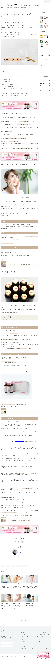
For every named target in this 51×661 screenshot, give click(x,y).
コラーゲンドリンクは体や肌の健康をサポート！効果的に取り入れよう (15, 95)
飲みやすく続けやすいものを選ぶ (10, 90)
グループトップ (7, 643)
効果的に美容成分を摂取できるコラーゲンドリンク (11, 74)
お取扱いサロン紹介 (24, 636)
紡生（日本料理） (40, 636)
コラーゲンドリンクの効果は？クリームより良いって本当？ (13, 76)
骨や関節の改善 (7, 79)
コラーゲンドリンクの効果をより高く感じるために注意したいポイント (15, 93)
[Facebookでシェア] (19, 542)
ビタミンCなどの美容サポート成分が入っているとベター (14, 88)
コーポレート (39, 641)
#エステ (41, 63)
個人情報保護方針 (10, 656)
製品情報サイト (23, 632)
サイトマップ (3, 656)
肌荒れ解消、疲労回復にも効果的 (10, 81)
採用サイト (39, 643)
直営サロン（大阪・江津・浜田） (26, 637)
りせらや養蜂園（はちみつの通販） (43, 634)
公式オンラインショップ (25, 646)
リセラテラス (23, 634)
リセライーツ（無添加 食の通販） (43, 632)
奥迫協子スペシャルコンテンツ (42, 648)
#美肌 (41, 68)
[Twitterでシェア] (22, 542)
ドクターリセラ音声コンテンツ (42, 646)
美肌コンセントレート (12, 402)
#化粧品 (41, 65)
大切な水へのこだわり (41, 644)
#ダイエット (42, 72)
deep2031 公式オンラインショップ (27, 648)
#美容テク (42, 70)
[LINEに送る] (16, 542)
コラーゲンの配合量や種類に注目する (11, 86)
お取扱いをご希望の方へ (25, 639)
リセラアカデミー (24, 641)
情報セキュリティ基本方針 (20, 656)
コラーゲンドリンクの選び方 (7, 84)
